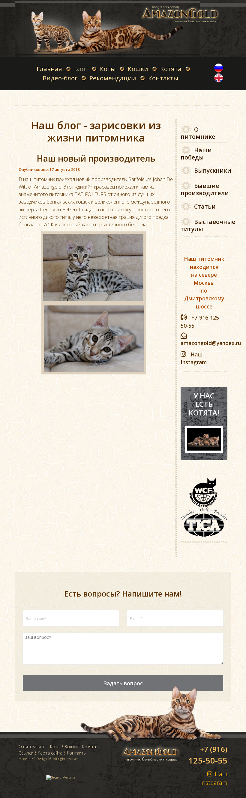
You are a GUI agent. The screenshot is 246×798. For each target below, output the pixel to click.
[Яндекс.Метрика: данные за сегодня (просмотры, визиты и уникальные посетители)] (61, 777)
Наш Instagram (213, 778)
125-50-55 (207, 755)
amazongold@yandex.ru (211, 343)
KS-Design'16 (41, 758)
